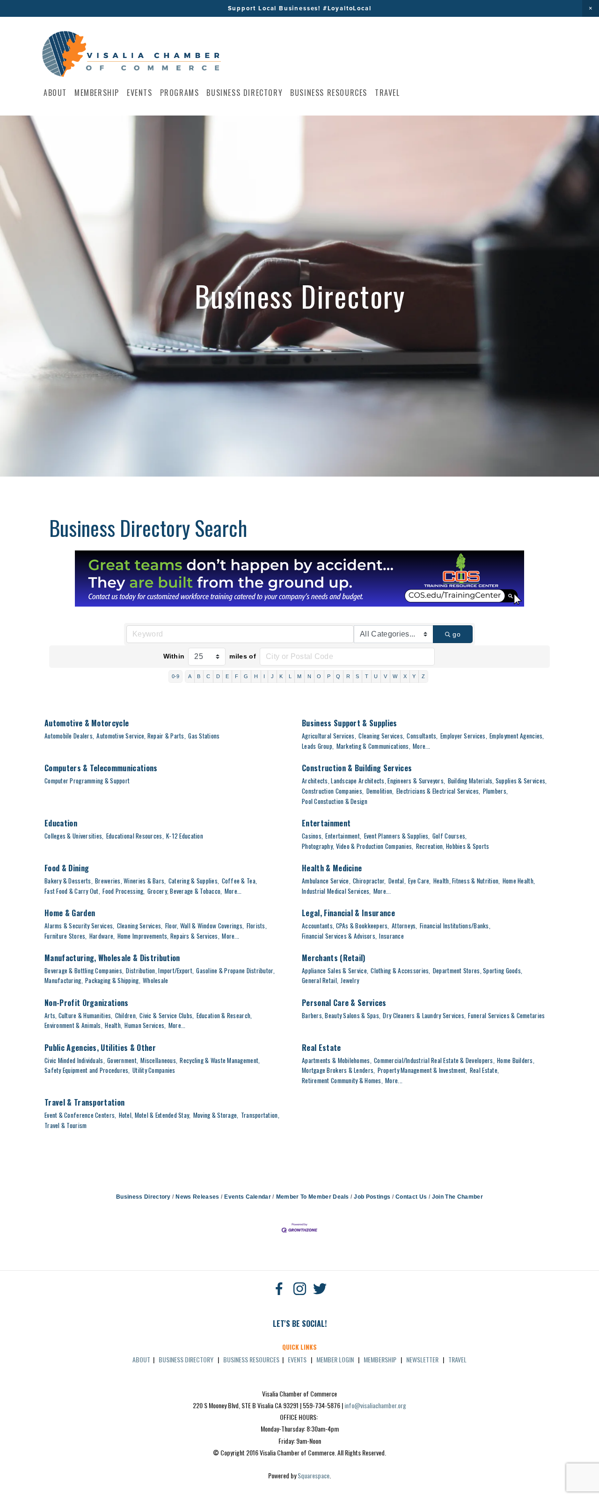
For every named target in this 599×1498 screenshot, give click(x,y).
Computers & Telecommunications (101, 768)
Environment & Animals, (73, 1025)
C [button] (208, 676)
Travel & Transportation (84, 1102)
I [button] (264, 676)
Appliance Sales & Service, (335, 970)
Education (60, 823)
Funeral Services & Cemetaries (506, 1015)
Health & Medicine (332, 868)
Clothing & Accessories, (400, 970)
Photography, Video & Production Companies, (357, 846)
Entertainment (326, 823)
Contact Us (411, 1197)
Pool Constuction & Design (334, 801)
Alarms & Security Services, (79, 925)
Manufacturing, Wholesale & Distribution (112, 957)
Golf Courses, (449, 835)
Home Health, (519, 880)
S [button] (357, 676)
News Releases (197, 1197)
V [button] (385, 676)
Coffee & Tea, (239, 880)
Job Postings (372, 1197)
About (55, 92)
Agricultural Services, (329, 735)
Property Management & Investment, (423, 1070)
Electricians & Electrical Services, (438, 791)
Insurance (391, 936)
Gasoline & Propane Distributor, (235, 970)
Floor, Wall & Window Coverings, (204, 925)
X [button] (405, 676)
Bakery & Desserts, (68, 880)
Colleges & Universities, (74, 835)
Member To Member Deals (312, 1197)
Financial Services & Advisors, (339, 936)
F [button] (236, 676)
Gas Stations (203, 735)
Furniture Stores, (65, 936)
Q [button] (338, 676)
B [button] (198, 676)
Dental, (397, 880)
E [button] (227, 676)
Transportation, (260, 1115)
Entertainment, (343, 835)
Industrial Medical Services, (336, 891)
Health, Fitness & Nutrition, (466, 880)
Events (140, 92)
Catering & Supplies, (193, 880)
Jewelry (350, 980)
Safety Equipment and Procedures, (87, 1070)
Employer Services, (463, 735)
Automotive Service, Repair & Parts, (141, 735)
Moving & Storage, (216, 1115)
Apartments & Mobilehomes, (337, 1060)
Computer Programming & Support (87, 780)
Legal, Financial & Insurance (348, 913)
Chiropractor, (369, 880)
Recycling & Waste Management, (220, 1060)
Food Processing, (123, 891)
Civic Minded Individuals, (74, 1060)
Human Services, (145, 1025)
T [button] (366, 676)
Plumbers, (495, 791)
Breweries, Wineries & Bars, (130, 880)
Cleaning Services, (381, 735)
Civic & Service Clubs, (166, 1015)
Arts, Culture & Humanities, (78, 1015)
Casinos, (312, 835)
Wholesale (155, 980)
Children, (126, 1015)
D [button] (218, 676)
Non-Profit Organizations (86, 1002)
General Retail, (320, 980)
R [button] (348, 676)
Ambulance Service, (326, 880)
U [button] (376, 676)
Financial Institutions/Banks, (455, 925)
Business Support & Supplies (349, 723)
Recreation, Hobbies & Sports (452, 846)
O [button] (319, 676)
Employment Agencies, (516, 735)
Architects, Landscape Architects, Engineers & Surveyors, (373, 780)
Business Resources (328, 92)
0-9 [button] (176, 676)
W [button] (395, 676)
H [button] (256, 676)
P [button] (328, 676)
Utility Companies (153, 1070)
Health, (113, 1025)
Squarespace (313, 1475)
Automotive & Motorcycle (86, 723)
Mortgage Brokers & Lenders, (338, 1070)
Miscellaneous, (158, 1060)
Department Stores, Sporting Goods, (477, 970)
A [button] (189, 676)
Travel (387, 92)
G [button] (246, 676)
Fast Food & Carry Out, (72, 891)
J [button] (272, 676)
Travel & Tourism (65, 1125)
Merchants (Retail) (333, 957)
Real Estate (321, 1047)
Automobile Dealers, (69, 735)
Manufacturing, (63, 980)
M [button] (299, 676)
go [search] (456, 634)
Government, (122, 1060)
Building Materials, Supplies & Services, (497, 780)
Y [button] (414, 676)
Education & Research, (224, 1015)
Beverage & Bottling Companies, (84, 970)
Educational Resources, (135, 835)
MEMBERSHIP (380, 1359)
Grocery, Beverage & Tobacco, (184, 891)
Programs (179, 92)
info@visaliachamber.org (375, 1405)
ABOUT (141, 1359)
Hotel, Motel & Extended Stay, (155, 1115)
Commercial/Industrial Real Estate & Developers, (434, 1060)
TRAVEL (457, 1359)
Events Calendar (247, 1197)
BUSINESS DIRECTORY (186, 1359)
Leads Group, (318, 746)
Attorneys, (404, 925)
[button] (590, 8)
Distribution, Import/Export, (160, 970)
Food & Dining (66, 868)
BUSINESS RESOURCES (251, 1359)
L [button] (290, 676)
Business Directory (244, 92)
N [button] (309, 676)
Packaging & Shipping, (112, 980)
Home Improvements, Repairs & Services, (168, 936)
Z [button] (423, 676)
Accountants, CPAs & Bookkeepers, (345, 925)
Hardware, (102, 936)
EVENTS (297, 1359)
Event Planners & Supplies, (397, 835)
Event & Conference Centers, (80, 1115)
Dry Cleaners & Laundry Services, (424, 1015)
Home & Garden (69, 913)
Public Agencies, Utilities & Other (100, 1047)
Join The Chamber (457, 1197)
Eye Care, (419, 880)
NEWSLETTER (422, 1359)
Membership (96, 92)
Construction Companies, (333, 791)
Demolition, (380, 791)
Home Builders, (515, 1060)
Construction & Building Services (357, 768)
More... (421, 746)
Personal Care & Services (344, 1002)
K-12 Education (184, 835)
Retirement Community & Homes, (342, 1080)
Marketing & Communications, (373, 746)
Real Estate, (484, 1070)
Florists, (257, 925)
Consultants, (422, 735)
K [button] (281, 676)
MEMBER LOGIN (335, 1359)
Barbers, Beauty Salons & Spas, (341, 1015)
